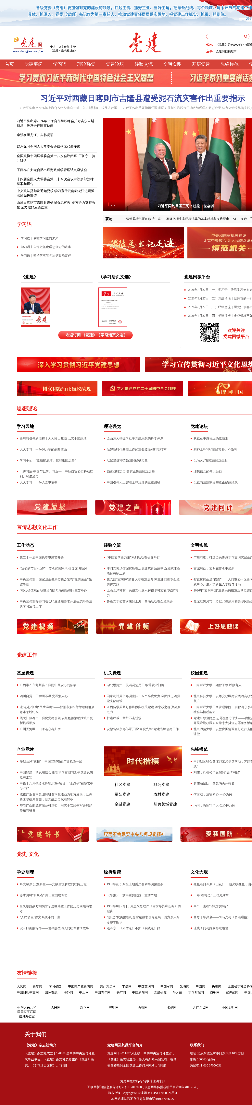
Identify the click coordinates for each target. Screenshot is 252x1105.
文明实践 (172, 64)
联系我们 (197, 1062)
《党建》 (29, 276)
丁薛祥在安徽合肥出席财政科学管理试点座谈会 (52, 170)
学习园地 (25, 426)
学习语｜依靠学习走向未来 (39, 238)
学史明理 (25, 872)
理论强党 (86, 64)
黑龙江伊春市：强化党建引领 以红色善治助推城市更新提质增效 (56, 720)
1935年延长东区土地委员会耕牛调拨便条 (135, 884)
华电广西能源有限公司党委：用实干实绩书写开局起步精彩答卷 (56, 808)
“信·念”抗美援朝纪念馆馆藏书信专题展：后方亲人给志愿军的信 (143, 919)
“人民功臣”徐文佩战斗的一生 (40, 917)
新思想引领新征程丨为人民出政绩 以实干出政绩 (53, 438)
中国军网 (166, 986)
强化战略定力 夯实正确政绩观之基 (131, 471)
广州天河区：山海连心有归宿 (40, 729)
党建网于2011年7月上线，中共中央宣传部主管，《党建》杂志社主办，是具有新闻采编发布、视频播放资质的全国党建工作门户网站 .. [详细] (142, 1076)
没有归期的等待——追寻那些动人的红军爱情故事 (54, 928)
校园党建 (199, 672)
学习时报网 (196, 992)
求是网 (127, 986)
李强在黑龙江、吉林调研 (35, 135)
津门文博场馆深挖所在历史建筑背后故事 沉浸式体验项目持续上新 (143, 571)
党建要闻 (34, 64)
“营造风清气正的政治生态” (131, 219)
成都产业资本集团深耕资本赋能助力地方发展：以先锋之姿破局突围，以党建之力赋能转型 (56, 797)
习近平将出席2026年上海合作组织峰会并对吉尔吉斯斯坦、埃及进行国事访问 (55, 123)
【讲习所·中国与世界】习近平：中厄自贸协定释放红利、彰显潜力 (56, 474)
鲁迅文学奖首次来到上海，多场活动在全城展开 (140, 601)
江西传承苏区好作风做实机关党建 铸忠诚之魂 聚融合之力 (144, 709)
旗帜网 (215, 992)
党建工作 (27, 655)
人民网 (21, 986)
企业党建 (25, 749)
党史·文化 (28, 854)
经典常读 (112, 872)
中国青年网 (102, 992)
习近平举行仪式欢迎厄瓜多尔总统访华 (186, 206)
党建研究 (160, 992)
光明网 (184, 986)
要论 (108, 219)
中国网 (200, 986)
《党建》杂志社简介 (41, 1062)
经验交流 (144, 64)
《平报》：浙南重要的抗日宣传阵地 (132, 895)
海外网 (68, 992)
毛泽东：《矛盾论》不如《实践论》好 (133, 928)
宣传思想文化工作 (37, 527)
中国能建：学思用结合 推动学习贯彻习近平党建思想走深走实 (56, 775)
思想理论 (27, 408)
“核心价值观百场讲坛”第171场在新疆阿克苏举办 (53, 590)
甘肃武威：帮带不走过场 (124, 718)
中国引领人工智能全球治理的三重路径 (133, 482)
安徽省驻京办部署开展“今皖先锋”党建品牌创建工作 (143, 729)
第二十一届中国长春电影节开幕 (42, 557)
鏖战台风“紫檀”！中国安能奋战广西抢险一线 (51, 761)
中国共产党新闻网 (80, 986)
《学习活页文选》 (115, 276)
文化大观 (199, 872)
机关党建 (112, 672)
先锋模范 (229, 64)
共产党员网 (108, 986)
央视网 (216, 986)
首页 (9, 64)
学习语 (60, 64)
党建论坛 (115, 64)
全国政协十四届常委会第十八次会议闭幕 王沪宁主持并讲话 (56, 158)
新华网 (37, 986)
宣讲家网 (232, 992)
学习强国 (55, 986)
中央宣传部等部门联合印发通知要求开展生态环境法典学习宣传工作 (56, 604)
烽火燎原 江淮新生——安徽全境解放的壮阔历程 (53, 884)
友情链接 (27, 973)
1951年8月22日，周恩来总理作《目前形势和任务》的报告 (144, 909)
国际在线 (51, 992)
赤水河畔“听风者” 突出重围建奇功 (43, 895)
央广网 (121, 992)
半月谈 (177, 992)
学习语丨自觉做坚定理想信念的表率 (46, 247)
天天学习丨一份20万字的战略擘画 (43, 449)
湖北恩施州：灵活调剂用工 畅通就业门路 (135, 685)
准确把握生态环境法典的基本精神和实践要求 (185, 219)
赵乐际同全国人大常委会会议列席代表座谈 (48, 146)
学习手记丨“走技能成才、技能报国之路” (48, 460)
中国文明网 (146, 986)
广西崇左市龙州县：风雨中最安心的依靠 (48, 685)
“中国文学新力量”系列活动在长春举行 (133, 557)
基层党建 (201, 64)
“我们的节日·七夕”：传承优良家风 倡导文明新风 (53, 568)
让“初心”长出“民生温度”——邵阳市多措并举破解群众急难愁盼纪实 (57, 709)
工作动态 (25, 545)
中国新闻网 (140, 992)
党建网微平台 (197, 276)
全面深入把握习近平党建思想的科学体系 (135, 438)
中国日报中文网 (28, 992)
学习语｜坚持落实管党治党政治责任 (46, 255)
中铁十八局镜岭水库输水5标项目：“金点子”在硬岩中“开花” (56, 786)
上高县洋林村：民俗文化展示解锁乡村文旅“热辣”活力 (143, 593)
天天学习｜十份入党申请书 (38, 482)
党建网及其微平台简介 (125, 1062)
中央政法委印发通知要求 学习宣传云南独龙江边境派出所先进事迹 (55, 193)
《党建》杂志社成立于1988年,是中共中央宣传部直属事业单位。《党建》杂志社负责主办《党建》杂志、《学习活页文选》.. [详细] (60, 1076)
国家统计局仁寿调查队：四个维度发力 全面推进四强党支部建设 (143, 698)
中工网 (84, 992)
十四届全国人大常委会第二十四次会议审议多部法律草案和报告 (55, 181)
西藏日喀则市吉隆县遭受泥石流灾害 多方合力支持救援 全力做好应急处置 (56, 205)
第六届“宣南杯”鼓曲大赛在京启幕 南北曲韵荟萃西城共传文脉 (143, 582)
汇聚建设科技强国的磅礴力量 (127, 460)
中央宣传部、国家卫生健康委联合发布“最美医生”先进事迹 (56, 582)
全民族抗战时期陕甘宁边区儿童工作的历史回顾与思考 (56, 909)
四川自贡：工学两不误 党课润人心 (44, 696)
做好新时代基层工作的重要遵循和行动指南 (137, 449)
